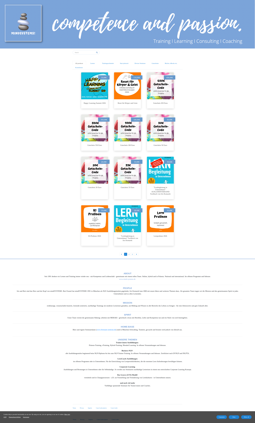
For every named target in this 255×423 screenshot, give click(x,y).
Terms (74, 408)
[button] (121, 254)
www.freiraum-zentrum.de (106, 330)
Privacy (82, 408)
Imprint (90, 408)
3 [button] (132, 254)
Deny (233, 417)
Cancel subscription (101, 408)
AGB (4, 417)
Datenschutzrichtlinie (15, 417)
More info (67, 414)
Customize (222, 417)
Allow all (246, 417)
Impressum (26, 417)
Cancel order (114, 408)
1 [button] (125, 254)
